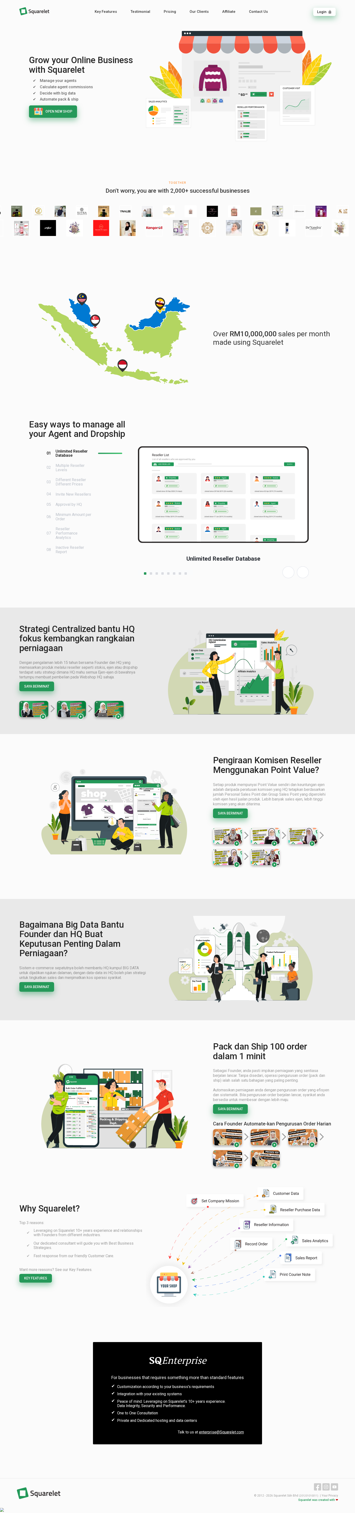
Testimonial (140, 11)
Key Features (106, 11)
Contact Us (258, 11)
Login (324, 12)
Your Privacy (330, 1495)
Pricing (170, 11)
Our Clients (199, 11)
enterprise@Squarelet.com (221, 1432)
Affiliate (228, 11)
